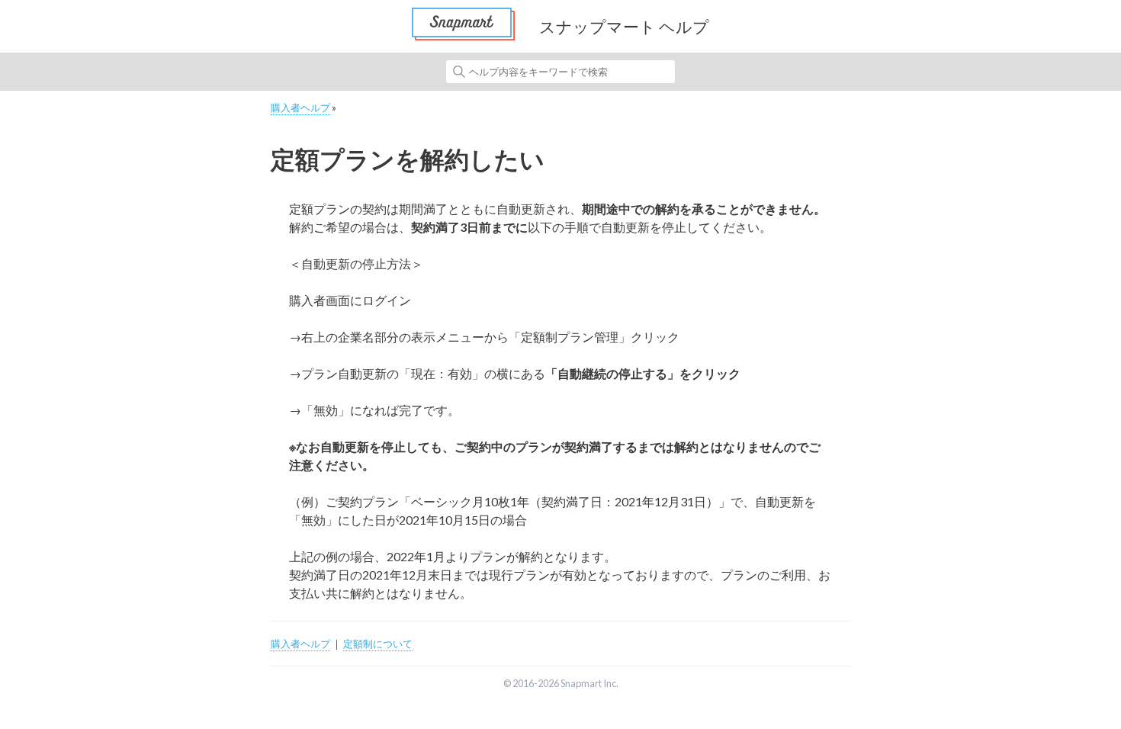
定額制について (378, 643)
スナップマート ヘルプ (624, 26)
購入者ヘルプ (300, 107)
